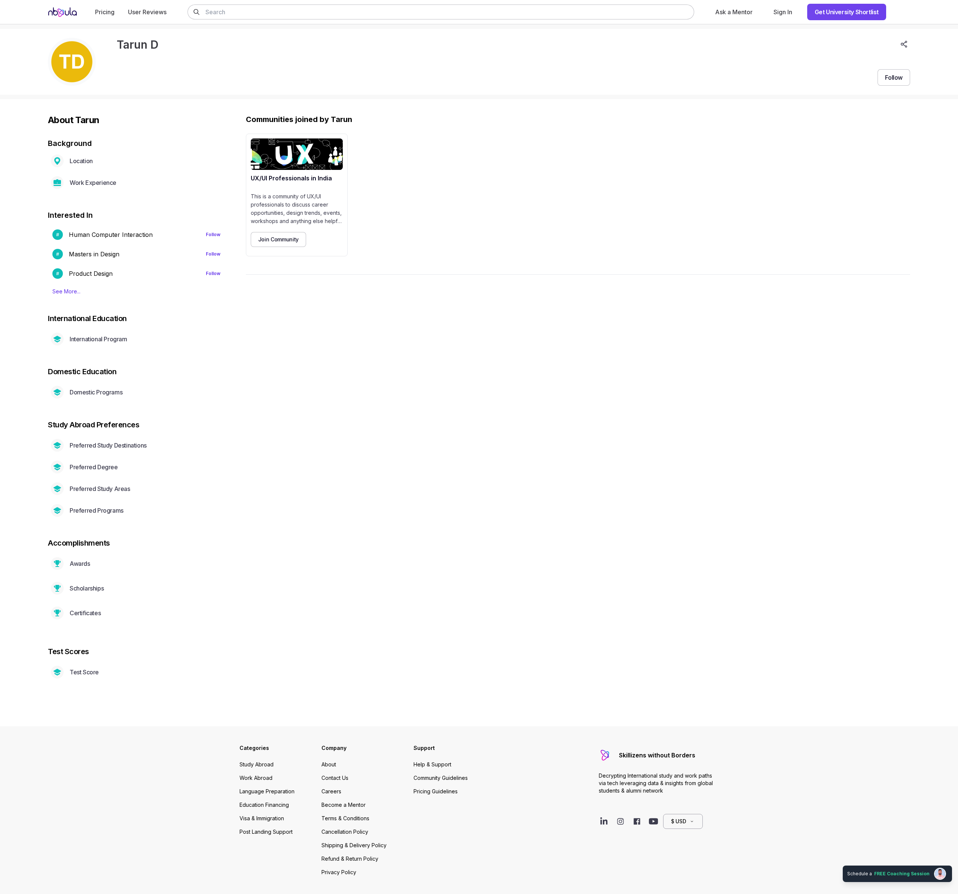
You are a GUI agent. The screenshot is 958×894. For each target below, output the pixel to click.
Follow (213, 234)
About (328, 764)
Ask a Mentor (734, 12)
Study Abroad (257, 764)
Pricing (105, 12)
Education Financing (264, 805)
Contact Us (334, 778)
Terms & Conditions (345, 818)
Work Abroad (256, 778)
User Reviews (147, 12)
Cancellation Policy (344, 832)
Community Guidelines (441, 778)
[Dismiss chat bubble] (951, 866)
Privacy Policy (338, 872)
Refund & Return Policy (349, 858)
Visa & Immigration (262, 818)
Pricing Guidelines (436, 791)
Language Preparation (267, 791)
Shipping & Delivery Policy (354, 845)
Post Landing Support (266, 832)
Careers (331, 791)
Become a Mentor (343, 805)
